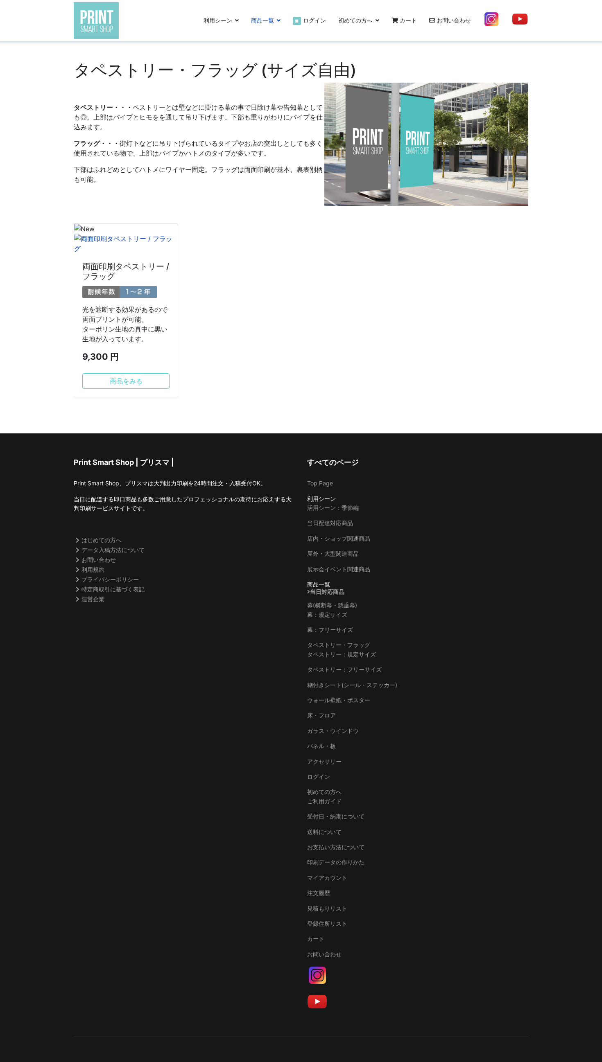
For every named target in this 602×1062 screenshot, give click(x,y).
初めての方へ (355, 20)
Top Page (320, 483)
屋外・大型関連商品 (333, 553)
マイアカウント (327, 877)
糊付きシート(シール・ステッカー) (352, 684)
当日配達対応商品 (330, 522)
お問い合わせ (453, 20)
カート (407, 20)
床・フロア (321, 715)
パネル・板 (321, 745)
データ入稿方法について (113, 549)
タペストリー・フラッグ (338, 644)
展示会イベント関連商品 (338, 569)
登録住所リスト (327, 923)
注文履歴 (318, 892)
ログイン (310, 20)
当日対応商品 (327, 592)
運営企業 (92, 598)
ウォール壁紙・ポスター (338, 700)
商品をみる (126, 381)
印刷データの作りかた (335, 862)
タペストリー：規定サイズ (341, 654)
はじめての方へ (101, 540)
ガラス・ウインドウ (333, 730)
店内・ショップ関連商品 (338, 538)
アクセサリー (324, 761)
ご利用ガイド (324, 801)
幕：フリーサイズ (330, 629)
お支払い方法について (335, 846)
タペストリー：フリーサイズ (344, 669)
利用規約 (92, 569)
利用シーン (218, 20)
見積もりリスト (327, 908)
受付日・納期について (335, 816)
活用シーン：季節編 (333, 507)
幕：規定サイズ (327, 614)
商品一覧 (262, 20)
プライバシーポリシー (110, 579)
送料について (324, 831)
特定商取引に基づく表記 (113, 589)
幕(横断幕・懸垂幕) (332, 605)
